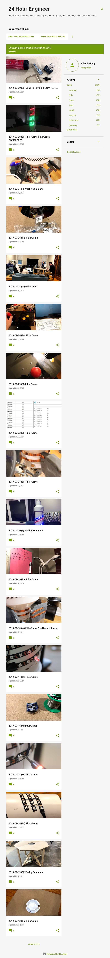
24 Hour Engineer (29, 9)
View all (12, 51)
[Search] (102, 9)
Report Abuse (73, 152)
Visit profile (86, 68)
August (72, 90)
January (73, 125)
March (72, 115)
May (71, 105)
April (71, 110)
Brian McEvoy (88, 63)
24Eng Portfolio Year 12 (53, 37)
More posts (34, 944)
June (71, 100)
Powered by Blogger (56, 954)
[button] (57, 98)
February (73, 120)
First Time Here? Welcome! (22, 37)
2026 (69, 85)
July (71, 95)
